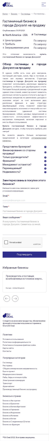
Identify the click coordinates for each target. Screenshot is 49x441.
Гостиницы (25, 14)
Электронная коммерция (14, 380)
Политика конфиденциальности (17, 342)
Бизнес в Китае (9, 418)
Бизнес (14, 14)
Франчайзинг (9, 386)
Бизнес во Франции (11, 424)
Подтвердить (24, 254)
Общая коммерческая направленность (20, 368)
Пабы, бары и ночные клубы (15, 377)
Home (5, 14)
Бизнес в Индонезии (11, 413)
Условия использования (13, 339)
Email (6, 196)
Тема (6, 206)
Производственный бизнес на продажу (20, 389)
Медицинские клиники (12, 374)
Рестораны (7, 365)
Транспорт (7, 383)
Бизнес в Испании (10, 415)
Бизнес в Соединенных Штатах (16, 421)
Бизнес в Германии (11, 410)
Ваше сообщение (12, 217)
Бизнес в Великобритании (14, 407)
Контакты (7, 351)
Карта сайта (8, 348)
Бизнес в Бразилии (11, 404)
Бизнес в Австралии (11, 401)
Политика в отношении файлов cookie (19, 345)
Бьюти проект (9, 371)
